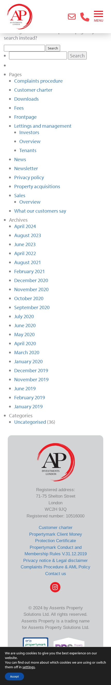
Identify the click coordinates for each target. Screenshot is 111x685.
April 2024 (25, 226)
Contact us (55, 573)
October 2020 (28, 298)
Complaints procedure (38, 80)
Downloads (26, 99)
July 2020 (24, 316)
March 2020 (26, 352)
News (20, 159)
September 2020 (32, 307)
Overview (30, 141)
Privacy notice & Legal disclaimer (55, 560)
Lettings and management (43, 126)
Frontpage (25, 117)
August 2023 (27, 235)
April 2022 (25, 253)
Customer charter (33, 89)
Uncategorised (30, 422)
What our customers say (40, 210)
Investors (29, 132)
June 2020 (25, 325)
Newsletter (26, 168)
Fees (19, 108)
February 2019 (29, 397)
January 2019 (28, 406)
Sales (19, 195)
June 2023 (25, 244)
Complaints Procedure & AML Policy (55, 567)
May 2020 (24, 334)
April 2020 (25, 343)
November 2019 (31, 379)
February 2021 (29, 271)
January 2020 (28, 361)
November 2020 (31, 289)
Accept (14, 676)
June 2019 (25, 388)
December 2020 (31, 280)
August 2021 (27, 262)
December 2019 (31, 370)
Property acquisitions (37, 186)
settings (28, 667)
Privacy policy (29, 177)
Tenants (27, 150)
